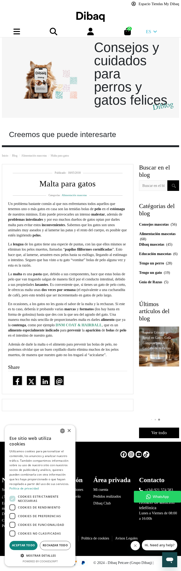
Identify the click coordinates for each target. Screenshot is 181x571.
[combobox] (62, 431)
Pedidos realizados (107, 496)
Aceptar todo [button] (23, 545)
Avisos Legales (126, 538)
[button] (159, 420)
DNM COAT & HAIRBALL (79, 325)
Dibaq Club (102, 503)
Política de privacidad (24, 488)
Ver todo (159, 432)
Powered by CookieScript (40, 561)
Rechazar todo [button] (55, 545)
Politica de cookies (95, 538)
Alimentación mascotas (74, 195)
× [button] (69, 431)
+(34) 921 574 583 (159, 490)
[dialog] (40, 495)
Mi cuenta (100, 490)
